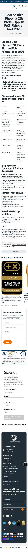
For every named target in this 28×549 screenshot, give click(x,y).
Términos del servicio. (16, 318)
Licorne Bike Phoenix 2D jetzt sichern (13, 217)
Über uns (5, 479)
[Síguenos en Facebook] (3, 516)
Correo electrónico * (10, 389)
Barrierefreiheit (7, 484)
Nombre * (6, 396)
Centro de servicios (8, 461)
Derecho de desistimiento (10, 469)
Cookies (5, 476)
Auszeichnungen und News (10, 481)
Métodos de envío (8, 474)
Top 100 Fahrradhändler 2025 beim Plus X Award (13, 245)
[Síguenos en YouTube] (7, 516)
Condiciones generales (9, 466)
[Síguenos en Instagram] (12, 516)
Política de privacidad (9, 471)
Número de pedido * (9, 409)
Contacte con (7, 458)
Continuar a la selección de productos (13, 417)
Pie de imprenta (7, 463)
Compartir (15, 251)
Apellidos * (7, 403)
